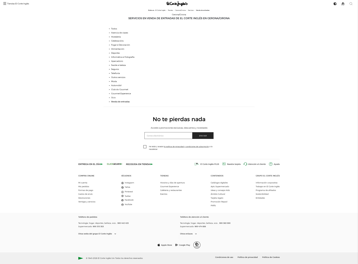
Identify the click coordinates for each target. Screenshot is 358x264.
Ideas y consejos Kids (220, 190)
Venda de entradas (120, 101)
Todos (114, 29)
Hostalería (116, 37)
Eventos (163, 194)
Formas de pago (85, 190)
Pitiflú (213, 205)
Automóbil (116, 85)
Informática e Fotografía (122, 57)
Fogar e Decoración (120, 45)
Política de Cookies (271, 257)
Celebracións (117, 41)
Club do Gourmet (119, 89)
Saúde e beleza (118, 65)
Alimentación (117, 49)
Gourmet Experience (121, 93)
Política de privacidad (248, 257)
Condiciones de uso (224, 257)
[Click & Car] (115, 164)
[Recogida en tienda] (139, 164)
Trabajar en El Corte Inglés (268, 186)
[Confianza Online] (196, 244)
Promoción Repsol (219, 202)
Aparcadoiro (117, 61)
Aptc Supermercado (220, 186)
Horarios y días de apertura (172, 183)
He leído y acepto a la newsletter (180, 147)
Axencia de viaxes (119, 33)
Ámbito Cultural (218, 194)
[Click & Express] (91, 164)
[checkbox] (145, 147)
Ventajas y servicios (86, 202)
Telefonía (115, 73)
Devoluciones (84, 198)
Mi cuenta (82, 183)
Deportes (115, 53)
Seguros (115, 69)
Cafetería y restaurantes (171, 190)
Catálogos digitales (219, 183)
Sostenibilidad (262, 194)
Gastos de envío (85, 194)
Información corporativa (266, 183)
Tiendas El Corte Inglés (18, 4)
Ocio (113, 97)
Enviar (203, 135)
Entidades (260, 198)
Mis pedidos (83, 186)
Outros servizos (118, 77)
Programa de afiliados (266, 190)
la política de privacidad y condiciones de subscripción (186, 146)
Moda (114, 81)
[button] (4, 3)
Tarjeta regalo (217, 198)
